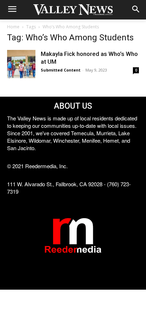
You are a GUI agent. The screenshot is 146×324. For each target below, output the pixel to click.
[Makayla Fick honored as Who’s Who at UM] (21, 64)
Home (13, 27)
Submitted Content (60, 70)
